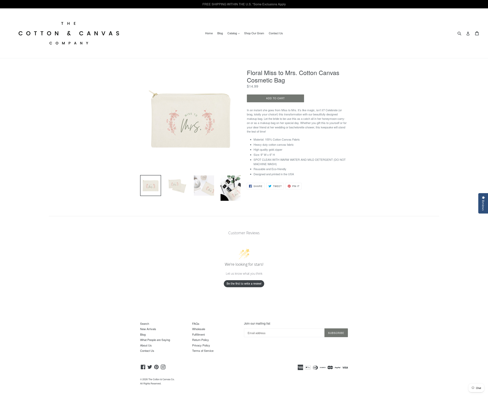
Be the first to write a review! (244, 283)
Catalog (234, 33)
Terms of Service (203, 351)
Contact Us (276, 33)
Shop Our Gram (254, 33)
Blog (220, 33)
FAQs (195, 324)
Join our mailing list (257, 323)
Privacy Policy (201, 345)
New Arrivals (148, 329)
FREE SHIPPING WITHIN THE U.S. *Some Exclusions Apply (244, 4)
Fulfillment (198, 334)
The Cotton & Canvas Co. (161, 379)
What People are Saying (155, 340)
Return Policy (200, 340)
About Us (146, 345)
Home (209, 33)
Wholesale (198, 329)
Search (144, 324)
